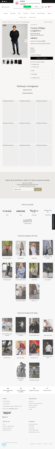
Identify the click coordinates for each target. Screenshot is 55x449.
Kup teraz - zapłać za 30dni (8, 426)
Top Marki (25, 13)
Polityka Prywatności (33, 405)
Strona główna (4, 21)
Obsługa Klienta (33, 443)
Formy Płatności (32, 407)
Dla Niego (12, 13)
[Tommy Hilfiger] (33, 25)
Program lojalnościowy (7, 428)
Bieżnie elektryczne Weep (34, 432)
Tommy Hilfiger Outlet (33, 430)
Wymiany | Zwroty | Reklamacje (35, 403)
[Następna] (26, 40)
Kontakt (30, 409)
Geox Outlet (31, 428)
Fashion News (32, 17)
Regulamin (31, 401)
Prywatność (45, 443)
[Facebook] (2, 1)
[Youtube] (4, 1)
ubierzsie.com (8, 442)
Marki (19, 13)
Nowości (33, 13)
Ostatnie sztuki (22, 17)
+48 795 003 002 (6, 401)
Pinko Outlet (31, 426)
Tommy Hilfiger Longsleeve (25, 21)
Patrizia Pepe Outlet (33, 424)
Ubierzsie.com (39, 443)
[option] (15, 41)
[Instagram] (6, 1)
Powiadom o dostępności (41, 58)
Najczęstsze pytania (7, 430)
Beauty (49, 13)
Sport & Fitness (41, 13)
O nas (4, 424)
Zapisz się (38, 189)
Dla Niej (6, 13)
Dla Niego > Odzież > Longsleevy (13, 21)
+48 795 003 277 (6, 403)
